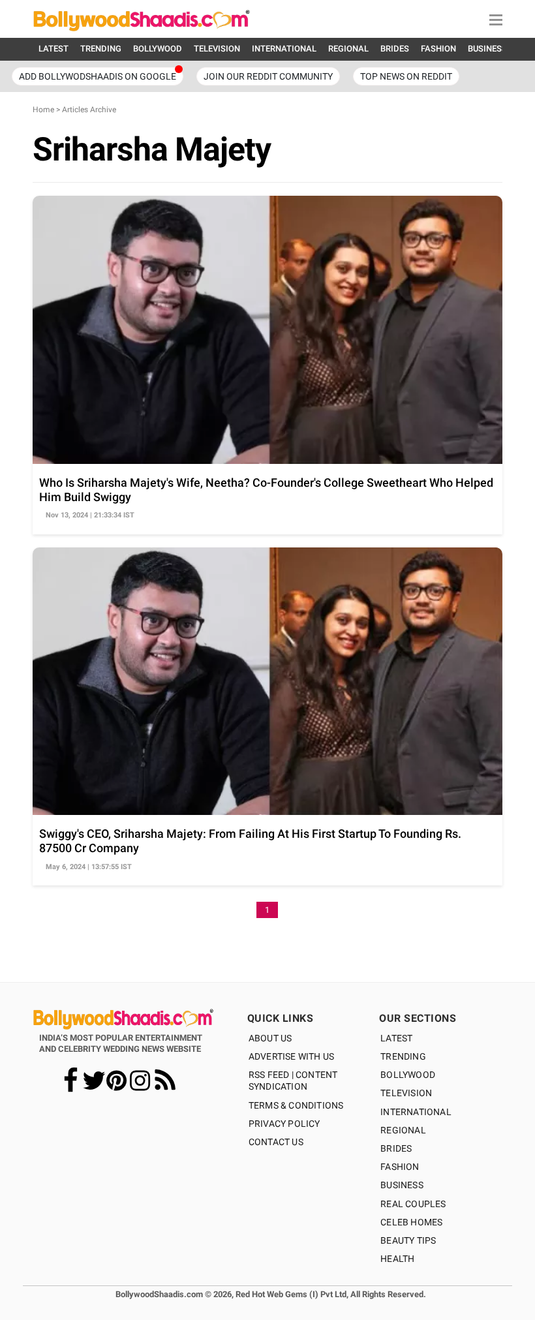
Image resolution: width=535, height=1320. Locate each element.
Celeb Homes (411, 1222)
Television (406, 1093)
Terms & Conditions (296, 1105)
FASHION (438, 49)
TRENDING (100, 49)
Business (401, 1185)
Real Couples (413, 1204)
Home (43, 109)
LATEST (53, 49)
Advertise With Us (291, 1056)
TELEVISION (217, 49)
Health (397, 1258)
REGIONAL (348, 49)
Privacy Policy (284, 1123)
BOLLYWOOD (157, 49)
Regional (403, 1130)
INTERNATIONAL (284, 49)
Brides (396, 1148)
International (415, 1112)
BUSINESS (487, 49)
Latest (396, 1038)
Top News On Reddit (406, 76)
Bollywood (407, 1074)
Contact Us (276, 1142)
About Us (270, 1038)
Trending (403, 1056)
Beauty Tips (408, 1240)
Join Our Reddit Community (268, 76)
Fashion (399, 1166)
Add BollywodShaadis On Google (97, 76)
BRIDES (394, 49)
